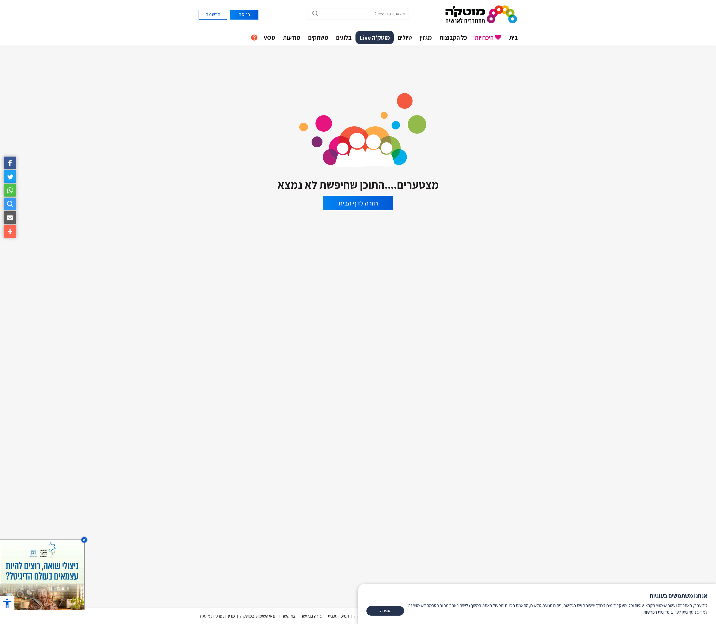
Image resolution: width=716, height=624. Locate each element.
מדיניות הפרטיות (657, 612)
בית (513, 37)
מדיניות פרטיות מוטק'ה (217, 616)
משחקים (318, 37)
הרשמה (213, 14)
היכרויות (484, 37)
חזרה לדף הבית (358, 202)
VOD (269, 37)
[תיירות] (358, 128)
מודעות (291, 37)
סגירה (385, 611)
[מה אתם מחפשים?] (10, 204)
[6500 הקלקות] (42, 574)
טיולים (405, 37)
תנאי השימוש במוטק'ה (258, 616)
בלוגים (344, 37)
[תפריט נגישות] (7, 603)
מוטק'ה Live (374, 37)
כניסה (244, 14)
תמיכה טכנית (338, 616)
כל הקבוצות (453, 37)
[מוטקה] (481, 14)
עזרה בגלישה (311, 616)
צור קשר (288, 616)
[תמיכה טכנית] (254, 37)
